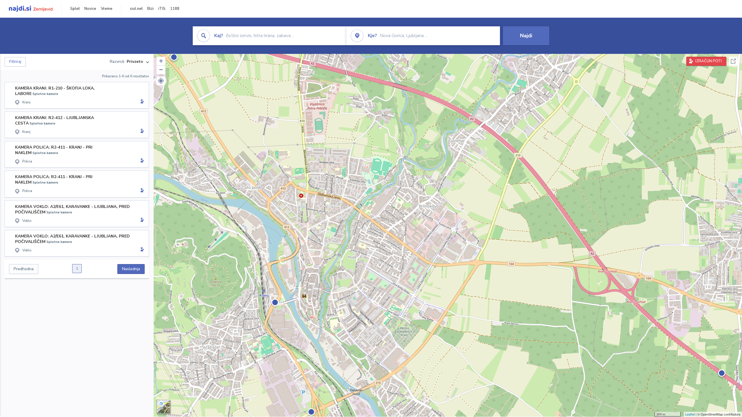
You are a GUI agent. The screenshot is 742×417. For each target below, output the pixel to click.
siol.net (136, 8)
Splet (75, 8)
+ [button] (161, 61)
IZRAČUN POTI (708, 61)
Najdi (526, 35)
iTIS (162, 8)
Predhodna (24, 269)
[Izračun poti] (141, 102)
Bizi (150, 8)
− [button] (161, 69)
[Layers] (163, 406)
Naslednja (131, 269)
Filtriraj (15, 61)
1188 (174, 8)
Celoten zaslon (733, 61)
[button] (161, 80)
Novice (90, 8)
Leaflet (690, 414)
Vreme (106, 8)
